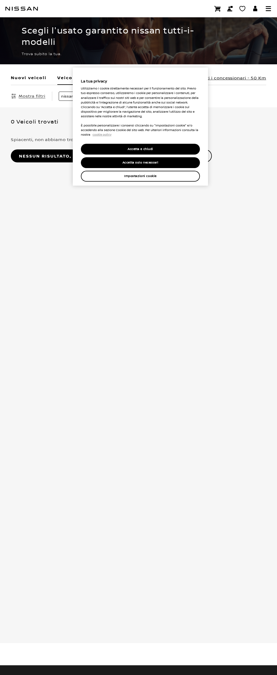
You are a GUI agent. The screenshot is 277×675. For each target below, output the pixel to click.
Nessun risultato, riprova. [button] (58, 156)
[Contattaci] (230, 9)
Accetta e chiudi (140, 149)
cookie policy (102, 134)
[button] (268, 8)
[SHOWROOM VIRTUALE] (242, 8)
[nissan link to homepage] (21, 8)
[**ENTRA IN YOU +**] (255, 8)
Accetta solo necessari (141, 162)
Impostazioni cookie (140, 176)
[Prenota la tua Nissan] (217, 8)
